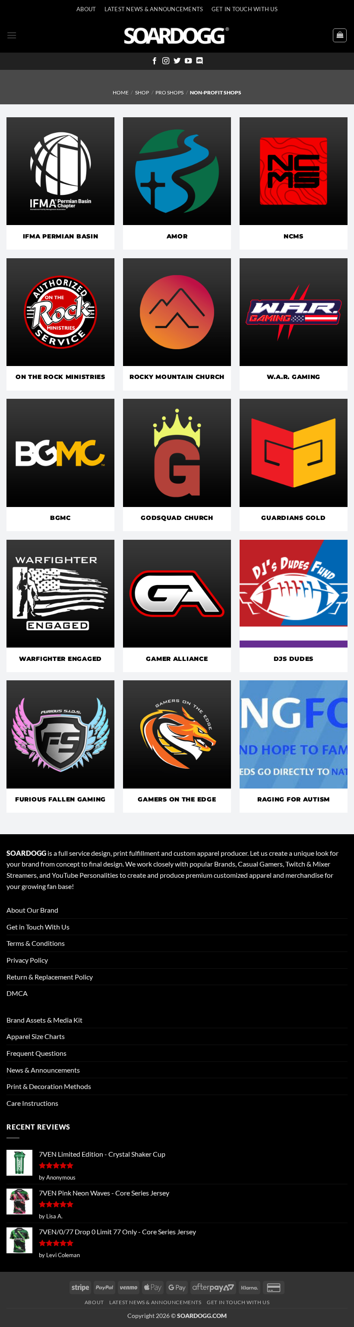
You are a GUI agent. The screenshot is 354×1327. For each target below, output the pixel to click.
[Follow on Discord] (199, 61)
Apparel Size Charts (35, 1036)
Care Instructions (32, 1103)
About (86, 9)
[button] (11, 35)
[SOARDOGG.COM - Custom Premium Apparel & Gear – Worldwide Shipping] (177, 35)
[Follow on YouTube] (188, 61)
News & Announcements (43, 1070)
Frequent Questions (36, 1053)
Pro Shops (169, 92)
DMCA (17, 993)
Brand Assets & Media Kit (44, 1020)
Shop (142, 92)
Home (121, 92)
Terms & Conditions (35, 943)
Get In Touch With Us (245, 9)
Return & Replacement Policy (49, 977)
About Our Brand (32, 910)
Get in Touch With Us (38, 927)
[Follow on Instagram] (165, 61)
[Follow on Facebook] (154, 61)
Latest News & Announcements (153, 9)
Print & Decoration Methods (48, 1086)
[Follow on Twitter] (177, 61)
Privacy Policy (27, 960)
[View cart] (340, 35)
